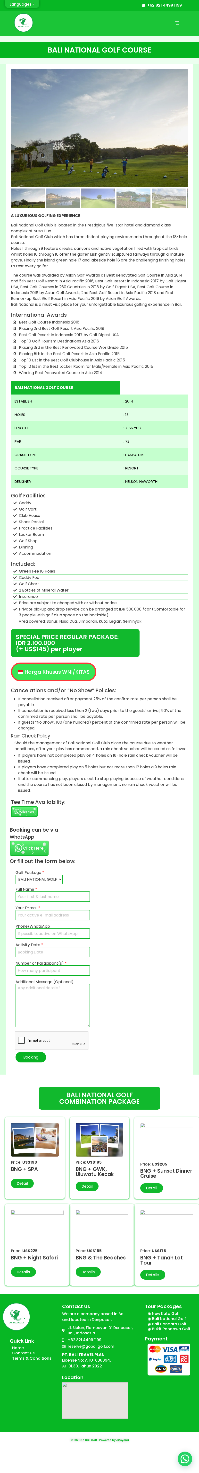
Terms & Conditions (31, 1358)
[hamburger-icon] (176, 23)
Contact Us (23, 1353)
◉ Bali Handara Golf (167, 1324)
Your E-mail (28, 908)
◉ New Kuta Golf (164, 1313)
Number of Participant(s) (41, 963)
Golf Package (30, 873)
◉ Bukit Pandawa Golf (169, 1329)
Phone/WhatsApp (33, 927)
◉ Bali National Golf (167, 1318)
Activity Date (29, 945)
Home (18, 1348)
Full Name (26, 890)
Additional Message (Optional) (45, 982)
